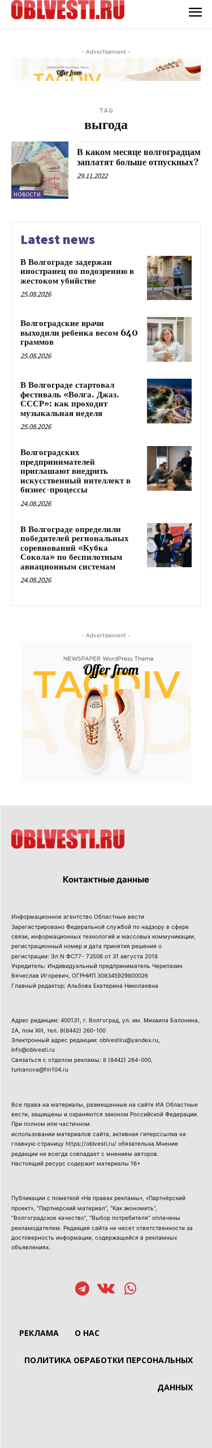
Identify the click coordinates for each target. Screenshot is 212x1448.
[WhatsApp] (130, 1289)
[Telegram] (82, 1289)
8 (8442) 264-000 (127, 1059)
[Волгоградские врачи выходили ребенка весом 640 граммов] (169, 339)
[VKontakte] (106, 1289)
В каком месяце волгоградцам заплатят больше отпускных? (139, 157)
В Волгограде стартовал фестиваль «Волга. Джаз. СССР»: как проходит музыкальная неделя (69, 399)
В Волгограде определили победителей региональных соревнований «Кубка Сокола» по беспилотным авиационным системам (74, 548)
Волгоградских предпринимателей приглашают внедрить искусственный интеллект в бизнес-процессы (75, 471)
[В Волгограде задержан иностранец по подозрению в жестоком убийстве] (169, 278)
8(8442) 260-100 (83, 1030)
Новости (27, 194)
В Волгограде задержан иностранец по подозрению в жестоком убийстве (77, 271)
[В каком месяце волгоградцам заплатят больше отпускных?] (39, 170)
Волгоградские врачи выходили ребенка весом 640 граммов (79, 333)
